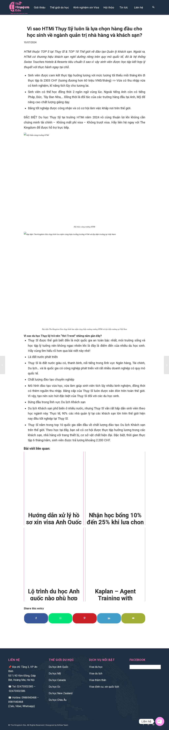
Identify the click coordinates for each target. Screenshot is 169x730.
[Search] (153, 7)
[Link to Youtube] (153, 724)
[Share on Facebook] (36, 618)
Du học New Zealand (60, 693)
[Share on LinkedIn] (109, 618)
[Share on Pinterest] (85, 618)
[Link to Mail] (148, 724)
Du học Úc (54, 686)
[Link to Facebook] (143, 724)
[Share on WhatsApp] (60, 618)
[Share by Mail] (133, 618)
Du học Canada (57, 680)
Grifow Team (62, 725)
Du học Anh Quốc (58, 666)
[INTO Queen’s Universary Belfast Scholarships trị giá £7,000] (2, 365)
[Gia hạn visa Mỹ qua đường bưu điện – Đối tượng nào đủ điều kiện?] (166, 365)
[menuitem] (23, 7)
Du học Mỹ (55, 673)
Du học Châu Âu (58, 699)
